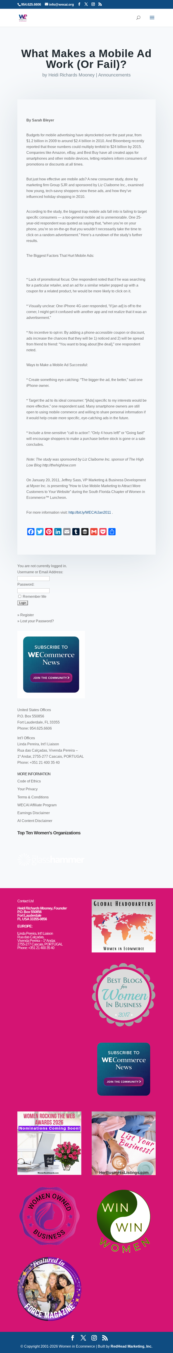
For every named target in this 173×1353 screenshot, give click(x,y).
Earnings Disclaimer (33, 813)
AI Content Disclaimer (34, 821)
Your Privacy (27, 789)
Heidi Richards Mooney (71, 74)
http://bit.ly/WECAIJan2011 (90, 512)
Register (27, 615)
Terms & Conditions (33, 797)
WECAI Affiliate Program (37, 805)
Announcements (114, 74)
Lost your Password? (37, 621)
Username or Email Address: (40, 572)
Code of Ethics (29, 781)
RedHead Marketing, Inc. (131, 1346)
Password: (25, 584)
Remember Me (34, 596)
